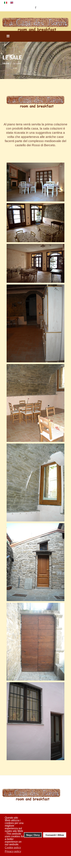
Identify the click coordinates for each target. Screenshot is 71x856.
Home (5, 63)
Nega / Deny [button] (33, 835)
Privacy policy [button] (13, 851)
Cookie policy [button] (13, 847)
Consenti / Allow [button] (55, 835)
